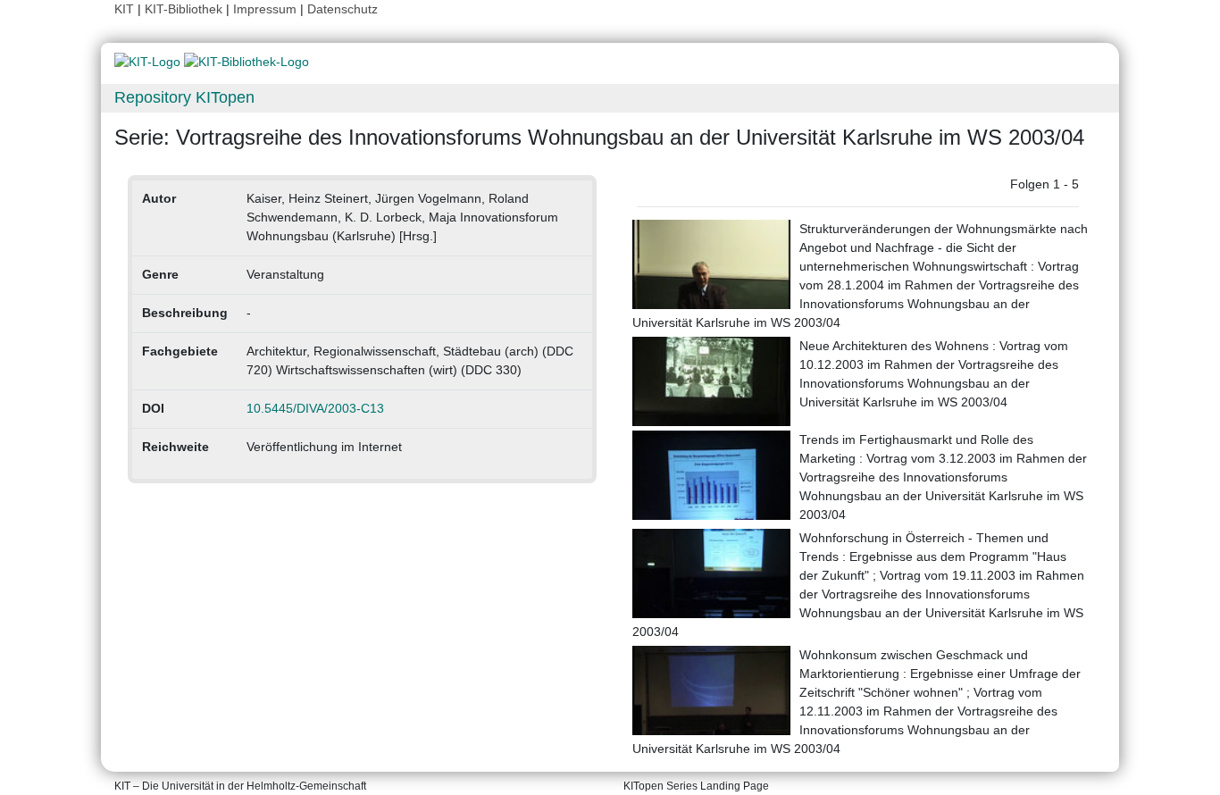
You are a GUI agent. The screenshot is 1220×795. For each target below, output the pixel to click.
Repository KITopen (184, 97)
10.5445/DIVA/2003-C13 (315, 408)
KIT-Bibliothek (185, 9)
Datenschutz (342, 9)
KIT (124, 9)
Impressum (265, 9)
